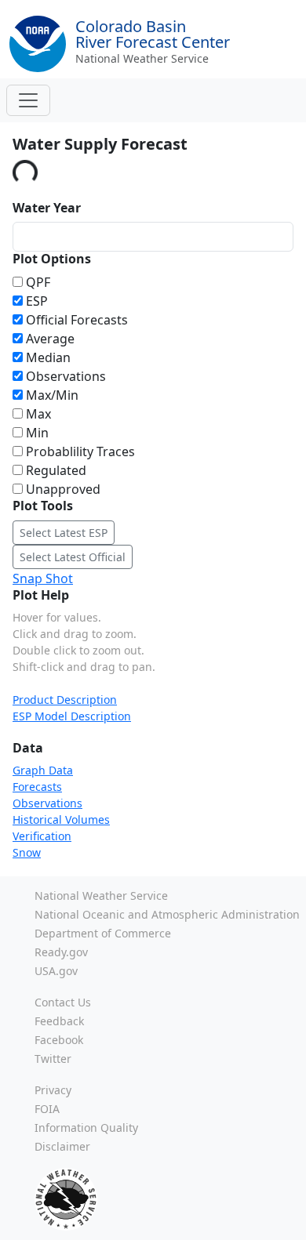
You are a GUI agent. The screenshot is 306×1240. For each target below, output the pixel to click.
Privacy (53, 1089)
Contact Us (63, 1002)
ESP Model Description (72, 716)
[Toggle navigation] (28, 100)
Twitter (53, 1058)
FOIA (47, 1108)
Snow (27, 852)
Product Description (65, 699)
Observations (47, 803)
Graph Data (43, 770)
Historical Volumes (61, 819)
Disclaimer (62, 1146)
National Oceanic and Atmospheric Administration (167, 914)
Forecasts (37, 786)
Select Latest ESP (63, 532)
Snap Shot (43, 578)
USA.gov (56, 970)
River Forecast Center (152, 34)
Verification (42, 835)
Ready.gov (61, 952)
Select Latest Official (73, 556)
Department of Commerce (103, 933)
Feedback (59, 1020)
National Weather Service (142, 58)
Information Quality (86, 1127)
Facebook (59, 1039)
